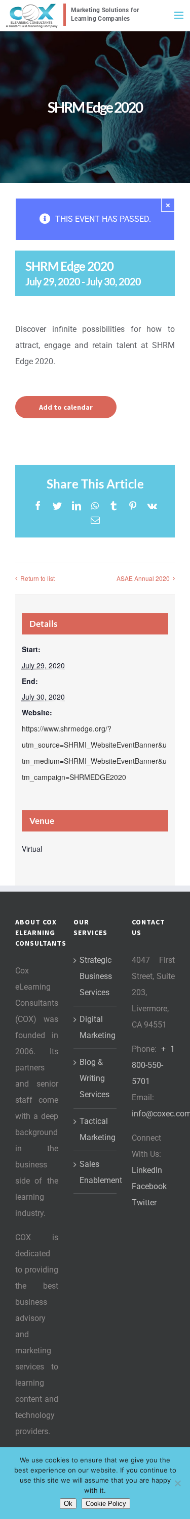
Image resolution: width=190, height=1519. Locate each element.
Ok (68, 1503)
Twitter (144, 1202)
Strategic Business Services (95, 976)
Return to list (37, 578)
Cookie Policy (106, 1503)
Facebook (149, 1186)
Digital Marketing (95, 1027)
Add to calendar (66, 407)
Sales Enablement (95, 1172)
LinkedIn (147, 1170)
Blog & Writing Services (94, 1078)
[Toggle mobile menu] (179, 15)
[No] (177, 1483)
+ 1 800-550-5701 (153, 1065)
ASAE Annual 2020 (143, 578)
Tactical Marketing (95, 1129)
